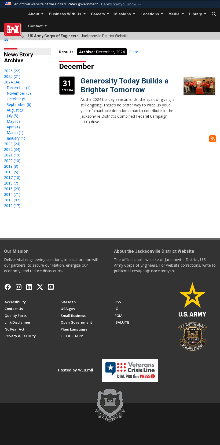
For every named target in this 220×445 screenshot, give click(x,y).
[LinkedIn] (29, 287)
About (34, 14)
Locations (150, 14)
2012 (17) (12, 205)
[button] (121, 4)
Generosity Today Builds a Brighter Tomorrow (124, 85)
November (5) (19, 93)
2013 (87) (12, 199)
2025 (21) (12, 76)
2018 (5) (11, 171)
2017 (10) (12, 177)
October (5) (17, 98)
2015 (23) (12, 188)
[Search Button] (214, 14)
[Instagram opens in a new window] (18, 287)
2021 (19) (12, 155)
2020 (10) (12, 160)
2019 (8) (11, 166)
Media (174, 14)
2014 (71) (12, 194)
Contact (36, 26)
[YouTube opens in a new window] (51, 287)
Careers (98, 14)
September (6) (19, 104)
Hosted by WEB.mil (75, 370)
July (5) (12, 115)
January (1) (16, 138)
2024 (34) (12, 82)
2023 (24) (12, 143)
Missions (123, 14)
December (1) (19, 87)
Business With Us (65, 14)
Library (196, 14)
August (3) (15, 110)
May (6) (13, 121)
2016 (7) (11, 183)
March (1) (15, 132)
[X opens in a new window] (40, 287)
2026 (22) (12, 70)
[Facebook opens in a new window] (8, 287)
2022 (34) (12, 149)
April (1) (13, 126)
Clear (133, 51)
